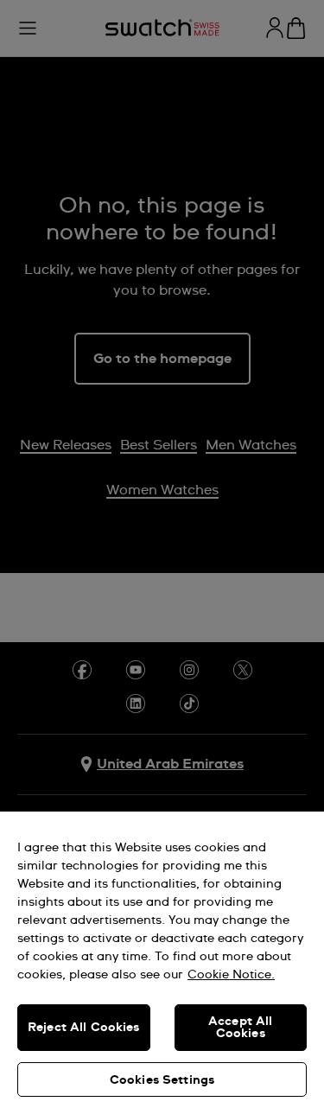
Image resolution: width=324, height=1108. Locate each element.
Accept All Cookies (240, 1028)
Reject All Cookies (84, 1028)
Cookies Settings (162, 1080)
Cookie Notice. (231, 975)
